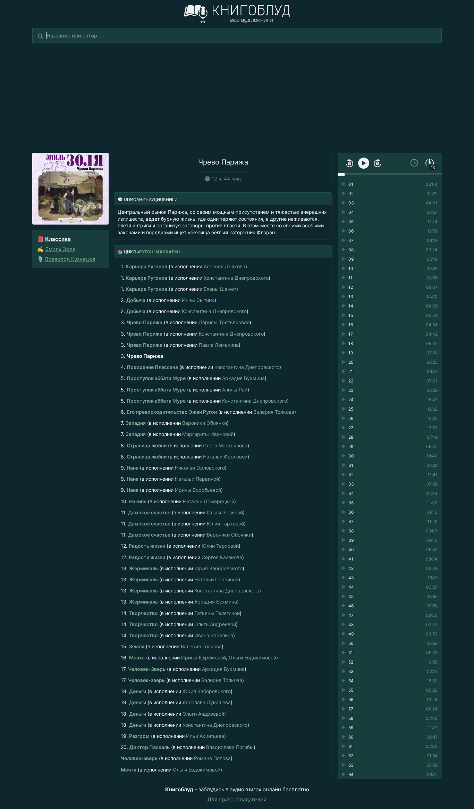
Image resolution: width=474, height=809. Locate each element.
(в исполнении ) (184, 266)
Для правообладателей (237, 799)
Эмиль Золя (60, 249)
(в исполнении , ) (199, 657)
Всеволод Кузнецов (70, 259)
